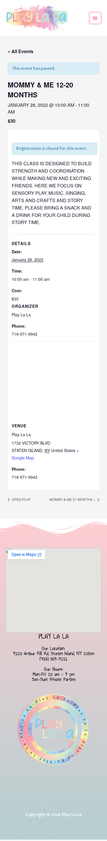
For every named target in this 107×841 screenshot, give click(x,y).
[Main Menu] (95, 18)
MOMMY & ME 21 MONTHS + (72, 499)
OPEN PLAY (21, 499)
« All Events (20, 51)
